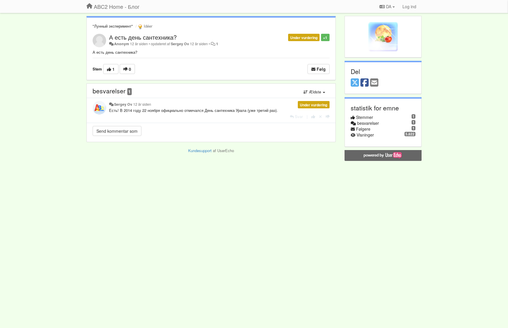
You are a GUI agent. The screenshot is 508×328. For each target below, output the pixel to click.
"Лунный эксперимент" (113, 26)
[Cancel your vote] (320, 116)
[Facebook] (364, 83)
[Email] (374, 83)
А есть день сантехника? (143, 37)
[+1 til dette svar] (313, 116)
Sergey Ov (180, 43)
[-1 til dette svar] (328, 116)
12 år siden (142, 104)
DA (388, 6)
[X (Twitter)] (355, 83)
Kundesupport (200, 150)
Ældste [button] (315, 92)
